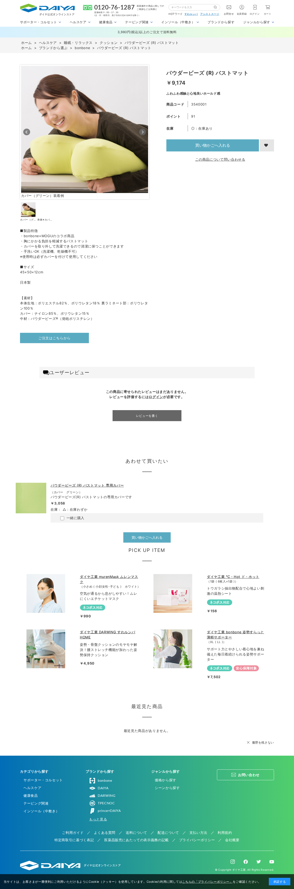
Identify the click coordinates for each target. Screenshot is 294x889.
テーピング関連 (35, 803)
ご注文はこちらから (54, 338)
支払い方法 (198, 832)
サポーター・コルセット (43, 780)
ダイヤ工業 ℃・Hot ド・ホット (233, 577)
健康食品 (30, 795)
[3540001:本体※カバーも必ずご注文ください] (45, 209)
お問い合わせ (249, 775)
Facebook (245, 861)
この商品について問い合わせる (220, 159)
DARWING (106, 795)
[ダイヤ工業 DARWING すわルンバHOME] (46, 648)
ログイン (255, 13)
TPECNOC (106, 803)
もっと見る (98, 819)
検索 (217, 7)
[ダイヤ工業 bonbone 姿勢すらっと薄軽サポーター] (173, 648)
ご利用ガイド (73, 832)
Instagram (233, 861)
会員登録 (242, 13)
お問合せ (229, 13)
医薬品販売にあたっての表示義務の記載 (136, 840)
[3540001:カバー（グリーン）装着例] (28, 209)
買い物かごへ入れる (212, 145)
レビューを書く (147, 415)
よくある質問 (104, 832)
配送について (168, 832)
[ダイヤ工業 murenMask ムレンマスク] (46, 593)
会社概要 (232, 840)
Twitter (259, 861)
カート (267, 13)
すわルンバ (191, 14)
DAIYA (103, 788)
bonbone (105, 780)
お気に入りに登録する (267, 145)
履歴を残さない (263, 742)
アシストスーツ (209, 14)
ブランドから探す (220, 22)
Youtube (271, 861)
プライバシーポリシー (197, 840)
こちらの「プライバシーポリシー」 (207, 881)
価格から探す (165, 780)
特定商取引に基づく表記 (74, 840)
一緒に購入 (74, 518)
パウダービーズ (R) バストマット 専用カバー (87, 485)
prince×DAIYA (109, 811)
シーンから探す (167, 788)
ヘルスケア (32, 788)
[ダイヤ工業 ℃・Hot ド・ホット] (173, 593)
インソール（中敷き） (41, 811)
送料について (136, 832)
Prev (26, 132)
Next (142, 132)
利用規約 (225, 832)
